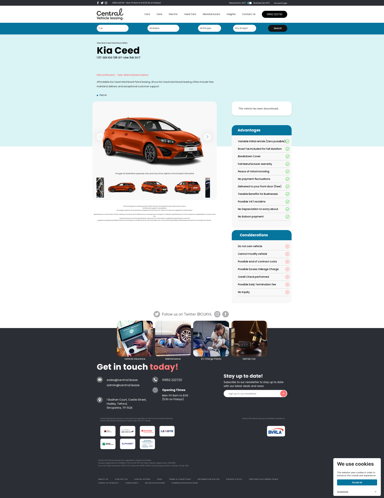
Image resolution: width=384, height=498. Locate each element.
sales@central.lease (122, 380)
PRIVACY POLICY (234, 479)
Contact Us (248, 14)
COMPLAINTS (131, 483)
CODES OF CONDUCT (108, 483)
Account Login (280, 3)
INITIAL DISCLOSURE (155, 483)
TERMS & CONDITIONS (180, 479)
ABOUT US (103, 479)
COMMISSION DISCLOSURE (184, 483)
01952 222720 (118, 2)
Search (278, 28)
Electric (173, 14)
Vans (159, 14)
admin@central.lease (123, 385)
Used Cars (190, 14)
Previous (100, 137)
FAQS (159, 479)
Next (207, 137)
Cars (147, 14)
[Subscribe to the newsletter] (283, 393)
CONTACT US (121, 479)
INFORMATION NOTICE (209, 479)
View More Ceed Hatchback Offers (112, 43)
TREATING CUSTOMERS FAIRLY (264, 479)
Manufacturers (211, 14)
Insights (231, 14)
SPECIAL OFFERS (142, 479)
